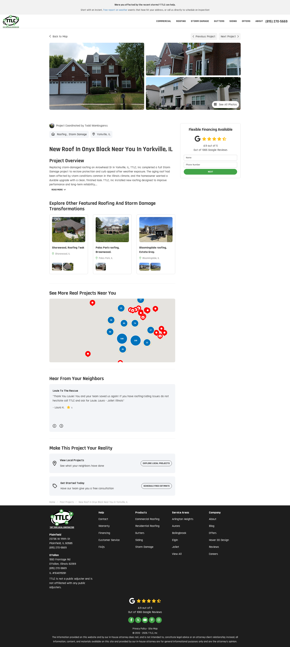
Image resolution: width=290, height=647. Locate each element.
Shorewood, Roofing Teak (68, 248)
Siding (139, 540)
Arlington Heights (182, 519)
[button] (148, 311)
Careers (213, 554)
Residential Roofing (147, 526)
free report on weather (115, 10)
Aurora (176, 526)
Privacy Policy (140, 628)
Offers (212, 533)
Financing (104, 533)
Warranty (104, 526)
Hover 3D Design (219, 540)
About (212, 519)
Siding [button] (233, 21)
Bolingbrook (179, 533)
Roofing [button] (181, 21)
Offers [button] (246, 21)
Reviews (214, 547)
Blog (211, 526)
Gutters (139, 533)
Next (210, 171)
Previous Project (205, 36)
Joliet (175, 547)
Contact (103, 519)
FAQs (102, 547)
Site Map (153, 628)
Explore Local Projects (156, 463)
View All (177, 554)
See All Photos (227, 104)
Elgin (175, 540)
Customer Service (109, 540)
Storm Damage (144, 547)
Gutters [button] (219, 21)
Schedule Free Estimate (156, 485)
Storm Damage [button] (200, 21)
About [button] (259, 21)
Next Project (228, 36)
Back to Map (60, 36)
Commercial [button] (163, 21)
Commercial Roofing (147, 519)
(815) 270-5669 (60, 541)
